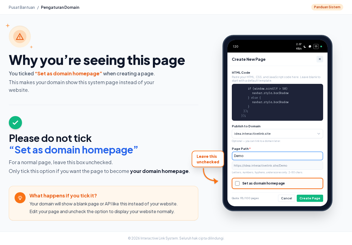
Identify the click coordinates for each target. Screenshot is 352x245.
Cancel (286, 198)
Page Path (241, 148)
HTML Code (241, 72)
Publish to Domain (246, 126)
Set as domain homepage (263, 183)
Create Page (309, 198)
